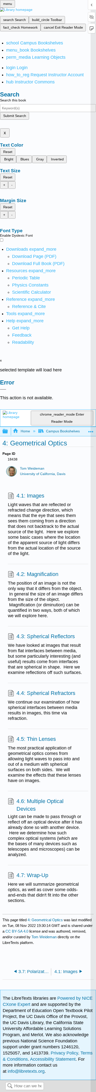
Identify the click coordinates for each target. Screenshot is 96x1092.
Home (25, 431)
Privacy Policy (64, 1053)
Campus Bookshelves (63, 431)
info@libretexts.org (25, 1071)
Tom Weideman (32, 468)
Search (9, 1086)
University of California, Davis (42, 474)
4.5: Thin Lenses (36, 739)
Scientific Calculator (31, 292)
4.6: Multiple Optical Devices (40, 805)
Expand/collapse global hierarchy (8, 431)
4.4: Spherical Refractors (45, 693)
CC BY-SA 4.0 (16, 931)
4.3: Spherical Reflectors (45, 636)
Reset (7, 152)
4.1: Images (30, 496)
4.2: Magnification (37, 574)
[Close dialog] (3, 389)
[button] (22, 335)
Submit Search (14, 116)
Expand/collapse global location (91, 430)
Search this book (13, 100)
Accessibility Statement (53, 1059)
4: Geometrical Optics (45, 920)
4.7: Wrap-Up (32, 875)
